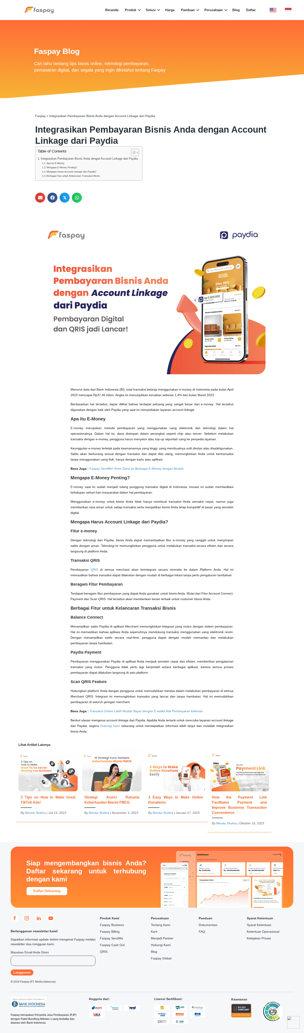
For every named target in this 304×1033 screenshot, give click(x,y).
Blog (236, 10)
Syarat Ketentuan (259, 925)
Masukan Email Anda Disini (30, 952)
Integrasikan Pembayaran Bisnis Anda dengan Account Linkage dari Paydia (89, 158)
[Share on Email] (40, 198)
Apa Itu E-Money (56, 163)
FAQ (202, 931)
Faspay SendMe (111, 938)
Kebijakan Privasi (259, 938)
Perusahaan (213, 10)
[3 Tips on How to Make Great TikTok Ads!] (48, 785)
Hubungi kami (110, 726)
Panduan (188, 10)
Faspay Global (161, 958)
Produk (130, 10)
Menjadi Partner (162, 938)
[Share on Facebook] (52, 198)
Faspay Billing (110, 931)
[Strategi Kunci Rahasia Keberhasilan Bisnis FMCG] (112, 785)
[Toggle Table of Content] (133, 152)
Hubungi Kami (161, 945)
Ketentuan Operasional (263, 931)
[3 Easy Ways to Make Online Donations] (175, 785)
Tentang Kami (160, 925)
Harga (169, 10)
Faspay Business (112, 925)
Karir (154, 931)
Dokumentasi (208, 925)
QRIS (94, 569)
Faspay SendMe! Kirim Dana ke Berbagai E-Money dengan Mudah (136, 468)
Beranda (111, 10)
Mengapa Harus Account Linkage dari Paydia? (71, 171)
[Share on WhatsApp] (77, 198)
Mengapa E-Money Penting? (62, 167)
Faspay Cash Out (112, 945)
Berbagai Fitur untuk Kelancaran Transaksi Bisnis (73, 176)
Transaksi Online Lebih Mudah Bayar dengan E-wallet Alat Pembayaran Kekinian (146, 711)
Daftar (251, 10)
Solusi (151, 10)
